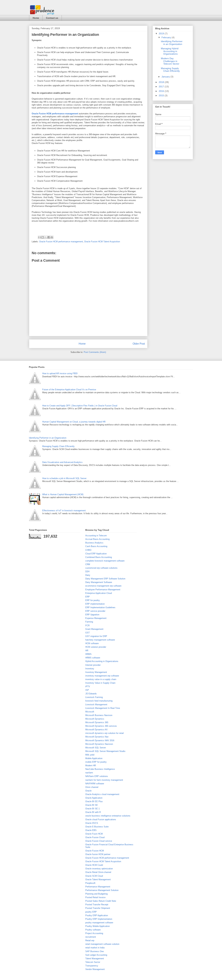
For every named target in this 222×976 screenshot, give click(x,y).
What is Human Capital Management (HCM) (62, 494)
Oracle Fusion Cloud (94, 837)
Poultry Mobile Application (97, 926)
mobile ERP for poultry (96, 762)
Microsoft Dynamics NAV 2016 (99, 740)
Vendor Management (95, 969)
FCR (87, 625)
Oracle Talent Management (98, 879)
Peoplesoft (90, 883)
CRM (87, 564)
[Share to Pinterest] (51, 237)
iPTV (87, 686)
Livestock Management (96, 704)
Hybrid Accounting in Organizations (101, 661)
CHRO (88, 550)
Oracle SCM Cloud (94, 876)
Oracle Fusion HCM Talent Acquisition (102, 241)
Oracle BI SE (91, 805)
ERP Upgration (92, 614)
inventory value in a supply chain (100, 679)
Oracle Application (93, 798)
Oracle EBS (91, 830)
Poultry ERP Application (96, 915)
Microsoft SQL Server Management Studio (105, 751)
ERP (87, 596)
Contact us (52, 18)
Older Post (139, 343)
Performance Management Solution (101, 890)
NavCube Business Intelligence (100, 769)
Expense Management (95, 618)
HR (86, 650)
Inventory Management (96, 672)
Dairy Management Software (98, 582)
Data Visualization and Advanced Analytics (62, 462)
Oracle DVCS (91, 823)
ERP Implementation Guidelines (100, 607)
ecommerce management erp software (103, 586)
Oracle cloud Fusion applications (100, 819)
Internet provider (93, 665)
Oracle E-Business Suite (97, 826)
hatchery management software (100, 640)
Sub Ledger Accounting (96, 955)
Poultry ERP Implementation (98, 919)
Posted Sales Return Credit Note (100, 901)
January (166, 76)
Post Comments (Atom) (95, 352)
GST (87, 632)
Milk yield (89, 755)
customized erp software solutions (101, 568)
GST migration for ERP (96, 636)
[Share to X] (45, 237)
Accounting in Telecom (96, 535)
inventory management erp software (102, 676)
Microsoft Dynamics (94, 719)
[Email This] (39, 237)
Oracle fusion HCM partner (97, 854)
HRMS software (92, 657)
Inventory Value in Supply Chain (100, 683)
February (167, 37)
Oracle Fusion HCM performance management (55, 113)
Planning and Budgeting (96, 894)
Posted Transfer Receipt (96, 904)
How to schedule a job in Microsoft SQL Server (64, 478)
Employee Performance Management (102, 589)
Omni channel (91, 787)
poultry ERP (91, 912)
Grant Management (94, 629)
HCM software (92, 643)
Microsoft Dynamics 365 (96, 722)
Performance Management (97, 886)
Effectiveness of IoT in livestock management (64, 510)
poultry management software (99, 922)
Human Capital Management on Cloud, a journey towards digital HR (73, 422)
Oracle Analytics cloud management (102, 794)
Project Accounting (94, 933)
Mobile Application (93, 758)
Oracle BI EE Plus (94, 801)
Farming (89, 622)
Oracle (88, 790)
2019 (162, 33)
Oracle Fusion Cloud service (98, 841)
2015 (162, 95)
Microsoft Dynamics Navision (99, 744)
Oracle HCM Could (94, 865)
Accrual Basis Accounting (97, 539)
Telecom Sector (92, 962)
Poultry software (93, 930)
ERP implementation (95, 604)
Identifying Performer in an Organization (172, 42)
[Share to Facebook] (48, 237)
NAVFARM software (94, 783)
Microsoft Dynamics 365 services (101, 726)
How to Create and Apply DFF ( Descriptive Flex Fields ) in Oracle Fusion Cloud (79, 405)
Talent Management (94, 958)
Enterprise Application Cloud (98, 593)
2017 (162, 86)
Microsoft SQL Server (95, 747)
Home (36, 18)
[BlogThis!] (42, 237)
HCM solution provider (95, 647)
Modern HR (90, 765)
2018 (162, 82)
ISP (87, 690)
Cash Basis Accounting (96, 546)
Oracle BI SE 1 (92, 808)
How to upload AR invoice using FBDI (60, 373)
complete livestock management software (104, 561)
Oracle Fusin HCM (94, 834)
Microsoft (89, 711)
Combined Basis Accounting (98, 557)
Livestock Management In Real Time (102, 708)
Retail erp (89, 940)
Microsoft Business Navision (98, 715)
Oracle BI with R (93, 812)
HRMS (88, 654)
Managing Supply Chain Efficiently (170, 69)
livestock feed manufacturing (98, 701)
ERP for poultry (92, 600)
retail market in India (94, 947)
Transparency (91, 965)
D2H (87, 571)
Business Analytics (94, 542)
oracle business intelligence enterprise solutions (107, 816)
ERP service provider (95, 611)
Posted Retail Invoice (95, 897)
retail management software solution (102, 944)
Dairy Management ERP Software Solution (105, 578)
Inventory (89, 668)
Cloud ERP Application (96, 553)
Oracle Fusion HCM (94, 850)
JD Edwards (91, 693)
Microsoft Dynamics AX (96, 729)
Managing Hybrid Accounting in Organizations (169, 51)
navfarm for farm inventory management (104, 780)
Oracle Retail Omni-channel (98, 872)
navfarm (89, 772)
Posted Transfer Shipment (97, 908)
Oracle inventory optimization (99, 868)
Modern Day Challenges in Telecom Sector (170, 61)
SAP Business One (94, 951)
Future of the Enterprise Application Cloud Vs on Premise (69, 389)
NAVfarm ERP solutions (96, 776)
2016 (162, 91)
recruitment (90, 937)
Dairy (87, 575)
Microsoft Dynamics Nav (97, 736)
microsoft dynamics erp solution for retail (104, 733)
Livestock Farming (94, 697)
